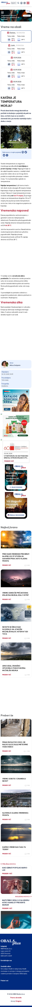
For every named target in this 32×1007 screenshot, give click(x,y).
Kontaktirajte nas (6, 960)
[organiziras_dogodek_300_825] (16, 15)
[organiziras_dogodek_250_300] (16, 477)
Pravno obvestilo (16, 997)
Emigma (18, 1001)
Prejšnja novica (9, 864)
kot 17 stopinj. (18, 196)
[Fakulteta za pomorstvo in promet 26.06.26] (16, 451)
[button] (21, 3)
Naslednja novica (22, 896)
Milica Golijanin (15, 365)
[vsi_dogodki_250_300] (16, 505)
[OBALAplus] (9, 3)
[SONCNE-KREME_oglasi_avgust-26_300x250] (16, 400)
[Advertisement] (16, 258)
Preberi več (4, 980)
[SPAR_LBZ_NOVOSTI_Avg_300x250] (16, 426)
